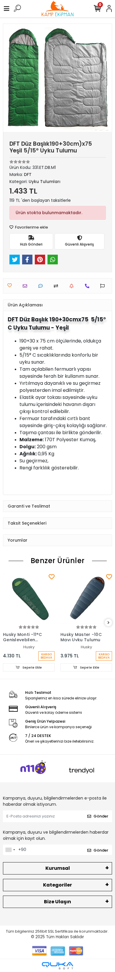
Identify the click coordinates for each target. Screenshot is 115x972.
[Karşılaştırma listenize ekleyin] (57, 286)
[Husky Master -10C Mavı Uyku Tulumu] (86, 598)
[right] (109, 622)
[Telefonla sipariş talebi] (88, 286)
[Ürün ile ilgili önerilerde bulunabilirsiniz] (104, 286)
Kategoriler (57, 885)
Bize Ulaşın (57, 901)
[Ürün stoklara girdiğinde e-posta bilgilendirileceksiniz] (73, 286)
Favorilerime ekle (31, 227)
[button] (11, 78)
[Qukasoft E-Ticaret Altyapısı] (57, 965)
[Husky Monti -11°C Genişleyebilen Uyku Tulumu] (29, 598)
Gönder (100, 816)
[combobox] (10, 850)
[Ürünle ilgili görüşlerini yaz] (42, 286)
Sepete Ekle (32, 667)
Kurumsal (57, 868)
